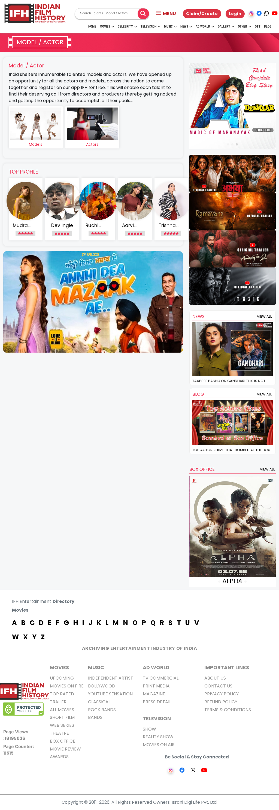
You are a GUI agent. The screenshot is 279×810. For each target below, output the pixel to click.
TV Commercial (160, 678)
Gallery (224, 26)
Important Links (226, 667)
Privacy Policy (221, 694)
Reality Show (158, 737)
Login (235, 13)
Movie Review (65, 749)
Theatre (59, 733)
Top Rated (62, 694)
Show (149, 729)
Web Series (62, 725)
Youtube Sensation (110, 694)
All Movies (62, 710)
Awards (59, 757)
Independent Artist (110, 678)
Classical (99, 702)
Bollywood (101, 686)
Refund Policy (220, 702)
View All (264, 316)
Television (148, 26)
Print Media (156, 686)
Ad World (203, 26)
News (184, 26)
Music (168, 26)
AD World (156, 667)
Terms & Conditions (227, 710)
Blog (267, 26)
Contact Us (218, 686)
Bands (95, 717)
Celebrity (125, 26)
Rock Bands (102, 710)
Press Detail (157, 702)
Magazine (154, 694)
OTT (257, 26)
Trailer (58, 702)
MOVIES (59, 667)
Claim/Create (202, 13)
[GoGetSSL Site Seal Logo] (23, 709)
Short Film (62, 717)
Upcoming (62, 678)
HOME (92, 26)
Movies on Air (159, 744)
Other (242, 26)
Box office (62, 741)
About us (215, 678)
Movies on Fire (67, 686)
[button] (166, 13)
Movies (105, 26)
